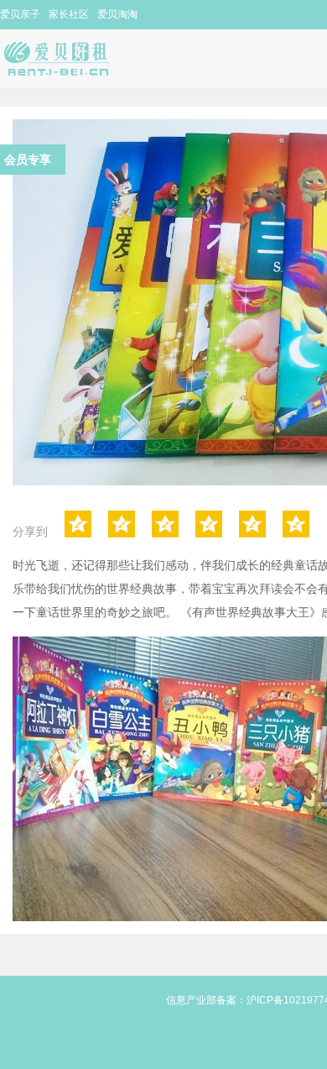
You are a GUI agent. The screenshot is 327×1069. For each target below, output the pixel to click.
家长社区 (69, 14)
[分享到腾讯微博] (165, 524)
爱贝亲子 (20, 14)
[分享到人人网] (208, 524)
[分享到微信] (252, 524)
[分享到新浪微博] (121, 524)
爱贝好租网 (70, 59)
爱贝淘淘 (117, 14)
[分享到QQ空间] (78, 524)
